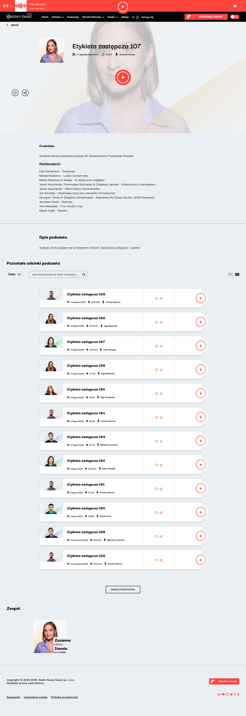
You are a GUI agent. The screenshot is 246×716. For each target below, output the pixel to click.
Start (45, 16)
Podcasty (73, 16)
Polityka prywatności (64, 697)
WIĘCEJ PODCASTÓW (123, 589)
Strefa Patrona (91, 16)
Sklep (125, 16)
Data (11, 273)
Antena (56, 16)
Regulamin (13, 697)
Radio (111, 16)
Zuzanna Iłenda (127, 54)
